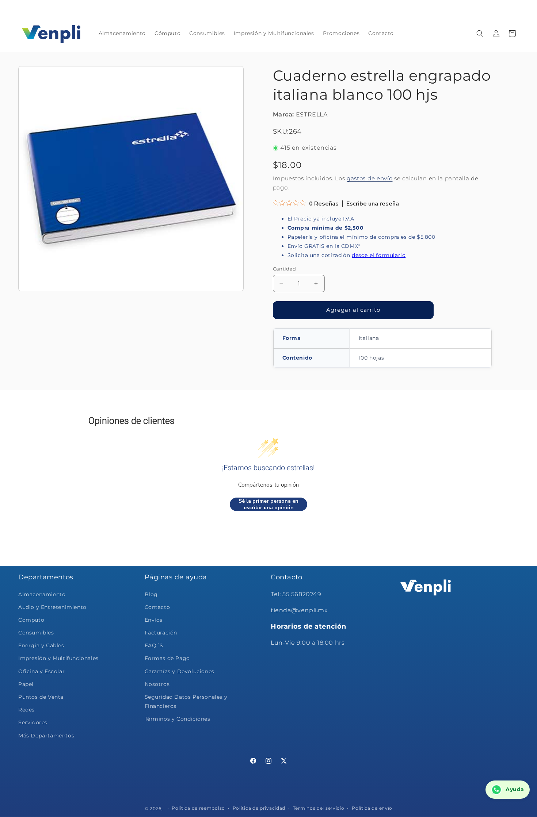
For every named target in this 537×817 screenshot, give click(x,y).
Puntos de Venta (41, 697)
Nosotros (157, 684)
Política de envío (372, 807)
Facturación (161, 632)
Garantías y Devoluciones (179, 671)
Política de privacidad (259, 807)
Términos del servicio (318, 807)
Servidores (32, 722)
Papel (26, 684)
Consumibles (36, 632)
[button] (480, 34)
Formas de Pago (167, 658)
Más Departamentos (46, 735)
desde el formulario (378, 255)
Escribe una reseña (372, 203)
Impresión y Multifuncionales (58, 658)
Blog (151, 594)
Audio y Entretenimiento (52, 607)
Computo (31, 620)
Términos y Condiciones (177, 719)
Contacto (157, 607)
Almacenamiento (41, 594)
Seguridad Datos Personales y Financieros (186, 701)
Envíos (154, 620)
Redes (26, 709)
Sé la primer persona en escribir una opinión (268, 504)
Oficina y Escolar (41, 671)
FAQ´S (154, 645)
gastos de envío (370, 178)
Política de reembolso (198, 807)
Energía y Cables (41, 645)
